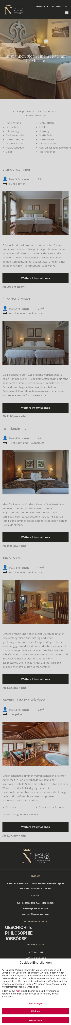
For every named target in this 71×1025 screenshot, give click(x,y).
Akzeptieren (35, 1020)
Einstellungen (36, 1003)
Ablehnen (35, 1011)
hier (18, 991)
